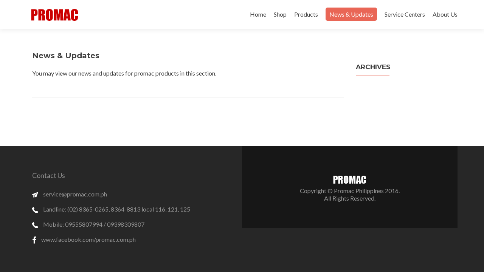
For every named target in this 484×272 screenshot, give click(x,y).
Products (306, 14)
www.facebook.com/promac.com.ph (88, 239)
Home (258, 14)
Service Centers (405, 14)
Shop (280, 14)
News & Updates (351, 14)
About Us (445, 14)
